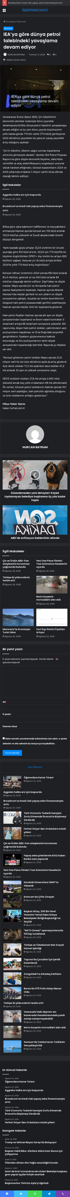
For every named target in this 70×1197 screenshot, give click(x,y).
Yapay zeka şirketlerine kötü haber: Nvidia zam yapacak (45, 857)
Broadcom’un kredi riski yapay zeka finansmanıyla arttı (35, 2)
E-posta (7, 714)
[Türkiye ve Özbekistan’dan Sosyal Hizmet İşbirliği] (12, 949)
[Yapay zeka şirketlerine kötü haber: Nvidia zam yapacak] (12, 860)
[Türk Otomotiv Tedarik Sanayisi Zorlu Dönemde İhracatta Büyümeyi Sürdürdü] (12, 817)
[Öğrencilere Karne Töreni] (12, 782)
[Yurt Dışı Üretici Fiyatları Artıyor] (51, 617)
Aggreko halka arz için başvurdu (22, 194)
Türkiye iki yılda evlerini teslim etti (16, 579)
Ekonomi (21, 21)
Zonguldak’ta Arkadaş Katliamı (42, 974)
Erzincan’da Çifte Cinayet (39, 896)
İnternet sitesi (10, 726)
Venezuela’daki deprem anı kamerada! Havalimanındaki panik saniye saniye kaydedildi (44, 1015)
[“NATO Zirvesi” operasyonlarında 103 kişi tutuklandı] (12, 935)
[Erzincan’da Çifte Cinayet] (12, 901)
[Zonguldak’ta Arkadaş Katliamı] (12, 978)
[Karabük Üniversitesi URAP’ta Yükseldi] (12, 887)
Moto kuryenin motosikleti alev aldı (48, 598)
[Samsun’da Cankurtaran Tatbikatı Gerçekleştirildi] (12, 1046)
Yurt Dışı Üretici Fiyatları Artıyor (50, 631)
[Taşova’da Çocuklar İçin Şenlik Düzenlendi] (12, 964)
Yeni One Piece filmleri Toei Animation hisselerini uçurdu (51, 564)
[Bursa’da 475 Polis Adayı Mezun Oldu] (12, 993)
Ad (5, 702)
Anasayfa (10, 21)
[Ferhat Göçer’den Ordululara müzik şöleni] (12, 833)
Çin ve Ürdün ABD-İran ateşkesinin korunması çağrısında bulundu (16, 564)
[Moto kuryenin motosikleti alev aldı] (51, 585)
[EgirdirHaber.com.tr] (35, 10)
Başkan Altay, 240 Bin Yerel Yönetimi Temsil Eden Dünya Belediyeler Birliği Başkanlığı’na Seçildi (42, 916)
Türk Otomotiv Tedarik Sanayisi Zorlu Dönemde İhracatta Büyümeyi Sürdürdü (45, 816)
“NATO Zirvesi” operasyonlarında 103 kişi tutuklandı (43, 932)
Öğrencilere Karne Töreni (38, 777)
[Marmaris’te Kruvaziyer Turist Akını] (18, 617)
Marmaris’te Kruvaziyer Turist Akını (16, 631)
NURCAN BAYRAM (16, 54)
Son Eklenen (35, 767)
